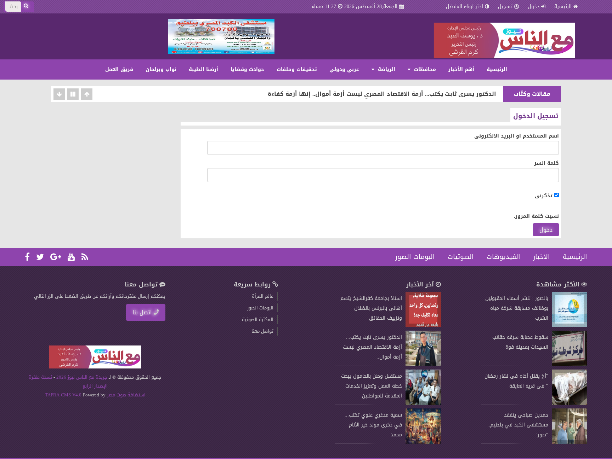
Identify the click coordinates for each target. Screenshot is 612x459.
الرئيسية (563, 6)
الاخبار (541, 256)
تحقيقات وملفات (297, 69)
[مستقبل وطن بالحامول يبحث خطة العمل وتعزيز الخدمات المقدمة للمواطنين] (423, 403)
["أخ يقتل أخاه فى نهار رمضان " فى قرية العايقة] (569, 403)
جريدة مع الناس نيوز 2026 (81, 377)
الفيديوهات (503, 256)
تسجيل (505, 6)
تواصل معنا (262, 331)
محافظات (424, 69)
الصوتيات (461, 256)
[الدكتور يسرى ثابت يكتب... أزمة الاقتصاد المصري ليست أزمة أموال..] (423, 364)
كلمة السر (546, 163)
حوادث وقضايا (247, 69)
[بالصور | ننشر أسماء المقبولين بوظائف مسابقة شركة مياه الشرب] (569, 325)
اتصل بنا (142, 312)
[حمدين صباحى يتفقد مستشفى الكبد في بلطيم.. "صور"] (569, 442)
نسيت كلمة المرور (537, 216)
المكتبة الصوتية (257, 319)
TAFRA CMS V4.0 (64, 394)
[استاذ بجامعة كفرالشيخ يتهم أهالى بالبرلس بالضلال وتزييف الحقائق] (423, 325)
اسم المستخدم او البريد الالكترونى (516, 136)
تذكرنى (544, 196)
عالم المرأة (262, 296)
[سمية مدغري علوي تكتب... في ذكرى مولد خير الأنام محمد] (423, 442)
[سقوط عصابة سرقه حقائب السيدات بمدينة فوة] (569, 364)
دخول (545, 229)
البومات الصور (415, 256)
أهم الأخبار (461, 69)
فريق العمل (119, 69)
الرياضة (385, 69)
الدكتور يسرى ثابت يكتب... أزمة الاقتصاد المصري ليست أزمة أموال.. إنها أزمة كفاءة (382, 93)
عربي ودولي (344, 69)
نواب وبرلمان (161, 69)
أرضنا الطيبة (203, 69)
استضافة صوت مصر (126, 394)
